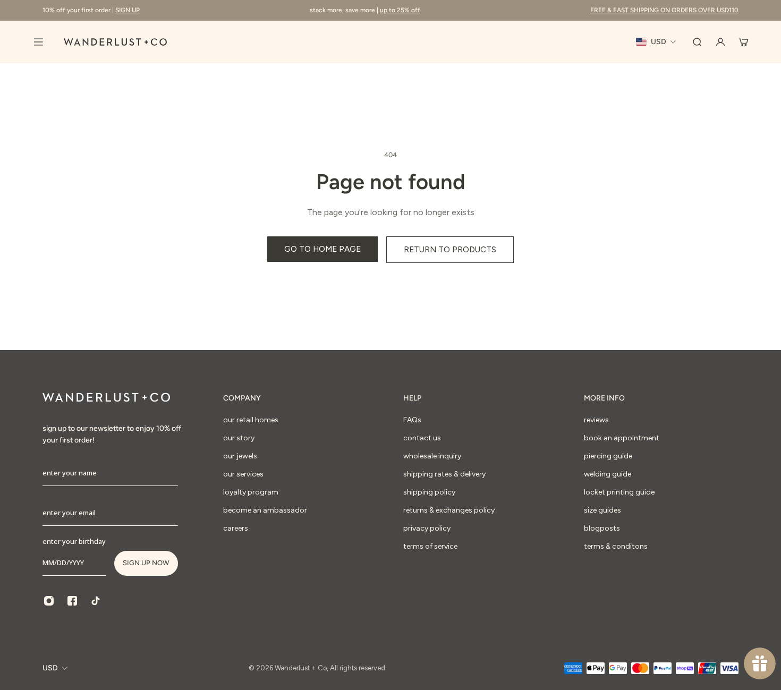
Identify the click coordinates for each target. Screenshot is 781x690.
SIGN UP (127, 10)
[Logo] (115, 42)
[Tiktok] (95, 600)
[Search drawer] (697, 42)
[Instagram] (49, 600)
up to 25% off (400, 10)
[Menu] (38, 42)
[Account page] (720, 42)
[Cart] (743, 42)
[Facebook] (72, 600)
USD (50, 667)
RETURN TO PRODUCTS (450, 249)
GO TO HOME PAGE (322, 249)
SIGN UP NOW (146, 563)
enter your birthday (74, 541)
